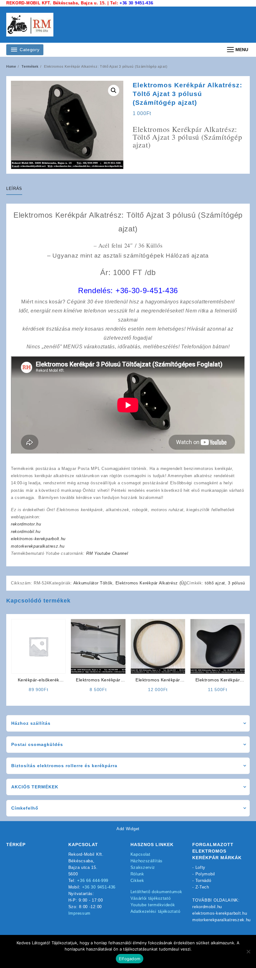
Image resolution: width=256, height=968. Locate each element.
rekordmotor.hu (26, 524)
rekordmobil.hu (26, 531)
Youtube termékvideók (152, 905)
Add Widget (128, 828)
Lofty (200, 867)
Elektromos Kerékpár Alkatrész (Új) (151, 583)
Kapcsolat (140, 854)
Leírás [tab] (14, 188)
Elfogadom (129, 958)
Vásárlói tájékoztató (150, 898)
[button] (113, 90)
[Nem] (248, 951)
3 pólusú (236, 583)
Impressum (79, 913)
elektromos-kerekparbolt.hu (38, 538)
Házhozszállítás (146, 861)
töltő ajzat (215, 583)
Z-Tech (202, 887)
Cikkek (137, 880)
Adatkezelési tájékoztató (155, 911)
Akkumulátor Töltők (93, 583)
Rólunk (137, 874)
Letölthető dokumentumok (156, 891)
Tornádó (203, 880)
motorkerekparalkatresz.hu (38, 546)
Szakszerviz (142, 867)
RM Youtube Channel (107, 553)
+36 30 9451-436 (136, 3)
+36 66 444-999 (92, 880)
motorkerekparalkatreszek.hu (221, 919)
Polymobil (205, 874)
